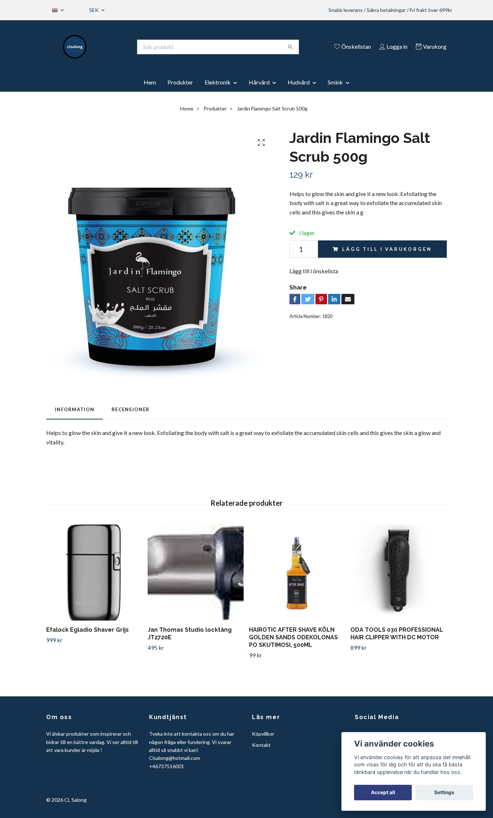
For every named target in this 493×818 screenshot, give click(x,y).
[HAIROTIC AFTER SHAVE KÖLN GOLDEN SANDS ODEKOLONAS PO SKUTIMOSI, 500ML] (297, 573)
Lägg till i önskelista (313, 270)
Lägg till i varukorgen (387, 249)
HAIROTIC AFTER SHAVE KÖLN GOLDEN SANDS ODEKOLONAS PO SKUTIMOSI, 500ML (293, 637)
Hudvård (299, 82)
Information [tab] (74, 409)
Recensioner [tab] (130, 409)
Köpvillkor (263, 734)
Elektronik (218, 82)
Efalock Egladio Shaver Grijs (87, 629)
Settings (444, 792)
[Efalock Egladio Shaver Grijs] (94, 573)
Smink (335, 82)
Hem (150, 82)
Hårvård (259, 82)
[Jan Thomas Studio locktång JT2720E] (196, 573)
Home (186, 108)
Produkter (180, 82)
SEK (94, 10)
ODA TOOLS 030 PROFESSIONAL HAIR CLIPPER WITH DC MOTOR (396, 633)
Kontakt (261, 745)
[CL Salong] (75, 47)
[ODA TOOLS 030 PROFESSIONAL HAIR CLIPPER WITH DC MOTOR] (398, 573)
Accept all (383, 792)
